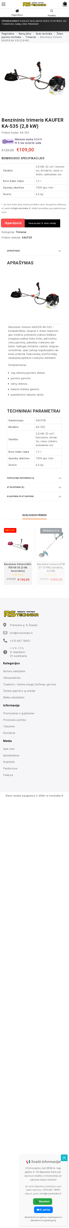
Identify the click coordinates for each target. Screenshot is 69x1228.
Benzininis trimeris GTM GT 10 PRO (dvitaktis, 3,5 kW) (51, 567)
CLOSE (64, 1158)
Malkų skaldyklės (14, 697)
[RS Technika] (34, 4)
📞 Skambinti (43, 1201)
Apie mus (8, 748)
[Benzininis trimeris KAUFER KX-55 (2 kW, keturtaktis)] (18, 544)
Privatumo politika (14, 720)
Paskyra (8, 775)
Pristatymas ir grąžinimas (18, 713)
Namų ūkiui (25, 33)
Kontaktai (9, 733)
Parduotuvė (10, 768)
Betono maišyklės (14, 671)
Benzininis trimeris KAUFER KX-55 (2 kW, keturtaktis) (18, 567)
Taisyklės (9, 726)
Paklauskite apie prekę (42, 223)
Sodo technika (44, 33)
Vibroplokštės (12, 677)
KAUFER (27, 237)
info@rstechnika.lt (21, 633)
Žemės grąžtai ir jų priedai (19, 690)
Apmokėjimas (11, 755)
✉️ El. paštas (43, 1209)
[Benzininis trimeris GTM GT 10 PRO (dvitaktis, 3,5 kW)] (51, 544)
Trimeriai (31, 37)
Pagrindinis (17, 15)
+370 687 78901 (20, 640)
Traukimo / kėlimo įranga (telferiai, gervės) (29, 684)
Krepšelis (9, 761)
